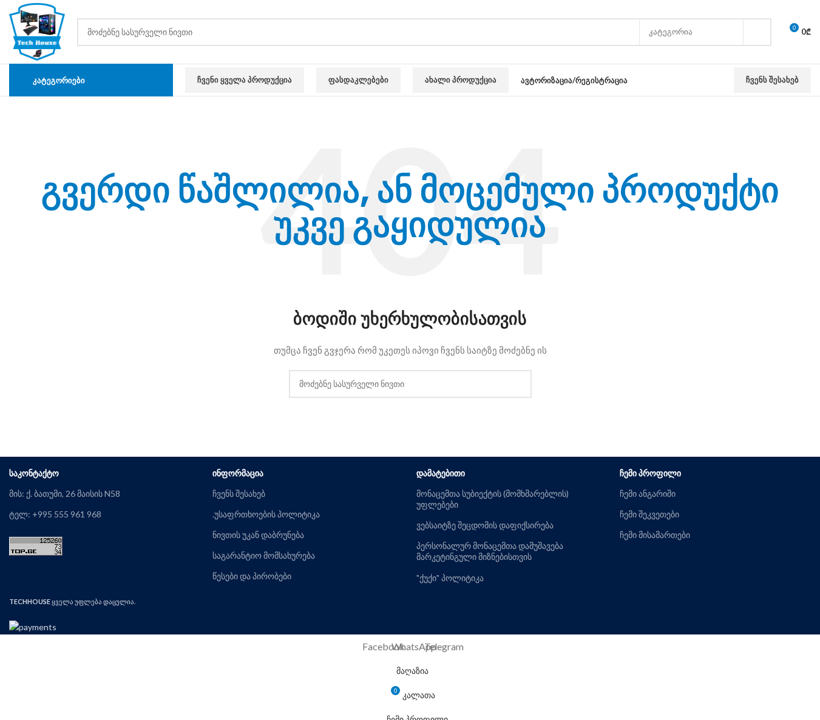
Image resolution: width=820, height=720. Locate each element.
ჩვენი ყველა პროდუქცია (244, 79)
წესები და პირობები (251, 576)
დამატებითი (440, 473)
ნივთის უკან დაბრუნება (258, 535)
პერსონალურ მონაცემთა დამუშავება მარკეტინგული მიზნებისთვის (489, 551)
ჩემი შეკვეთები (649, 514)
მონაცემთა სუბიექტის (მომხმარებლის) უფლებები (492, 499)
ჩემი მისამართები (655, 535)
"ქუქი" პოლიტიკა (450, 578)
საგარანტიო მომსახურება (263, 555)
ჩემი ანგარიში (648, 493)
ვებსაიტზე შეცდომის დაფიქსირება (485, 525)
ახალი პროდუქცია (460, 79)
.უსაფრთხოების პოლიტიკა (266, 514)
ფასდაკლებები (358, 79)
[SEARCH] (757, 32)
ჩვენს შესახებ (772, 79)
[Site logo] (37, 30)
